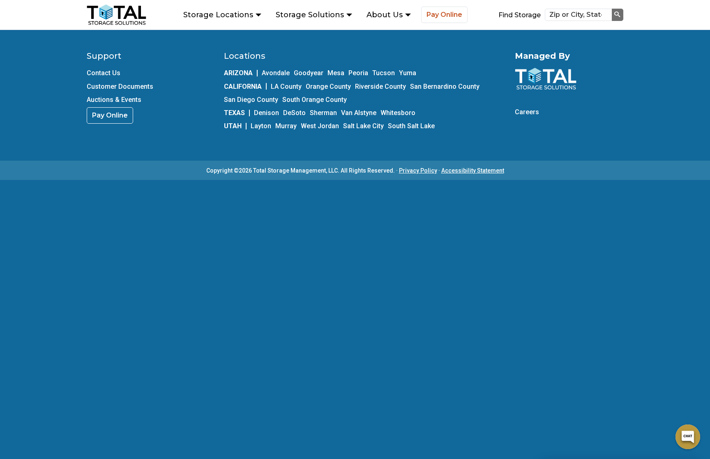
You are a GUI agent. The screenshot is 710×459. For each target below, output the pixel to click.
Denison (266, 113)
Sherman (323, 113)
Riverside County (380, 86)
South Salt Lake (411, 126)
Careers (527, 112)
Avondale (276, 73)
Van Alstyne (358, 113)
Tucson (383, 73)
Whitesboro (397, 113)
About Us (385, 14)
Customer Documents (120, 86)
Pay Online (444, 14)
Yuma (407, 73)
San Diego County (251, 100)
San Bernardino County (444, 86)
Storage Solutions (310, 14)
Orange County (328, 86)
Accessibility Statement (472, 170)
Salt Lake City (363, 126)
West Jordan (320, 126)
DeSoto (294, 113)
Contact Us (103, 73)
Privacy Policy (418, 170)
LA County (286, 86)
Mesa (335, 73)
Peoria (358, 73)
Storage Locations (218, 14)
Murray (286, 126)
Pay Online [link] (110, 115)
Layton (261, 126)
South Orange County (314, 100)
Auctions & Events (114, 100)
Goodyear (308, 73)
